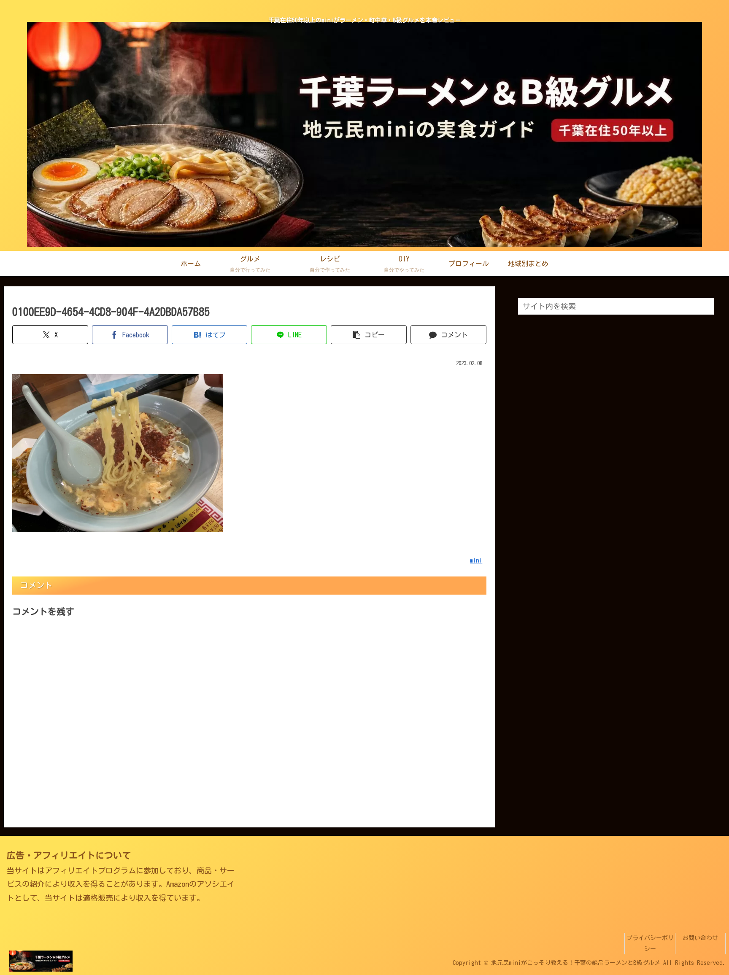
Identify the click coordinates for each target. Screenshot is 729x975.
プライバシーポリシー (650, 943)
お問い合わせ (700, 938)
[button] (369, 334)
